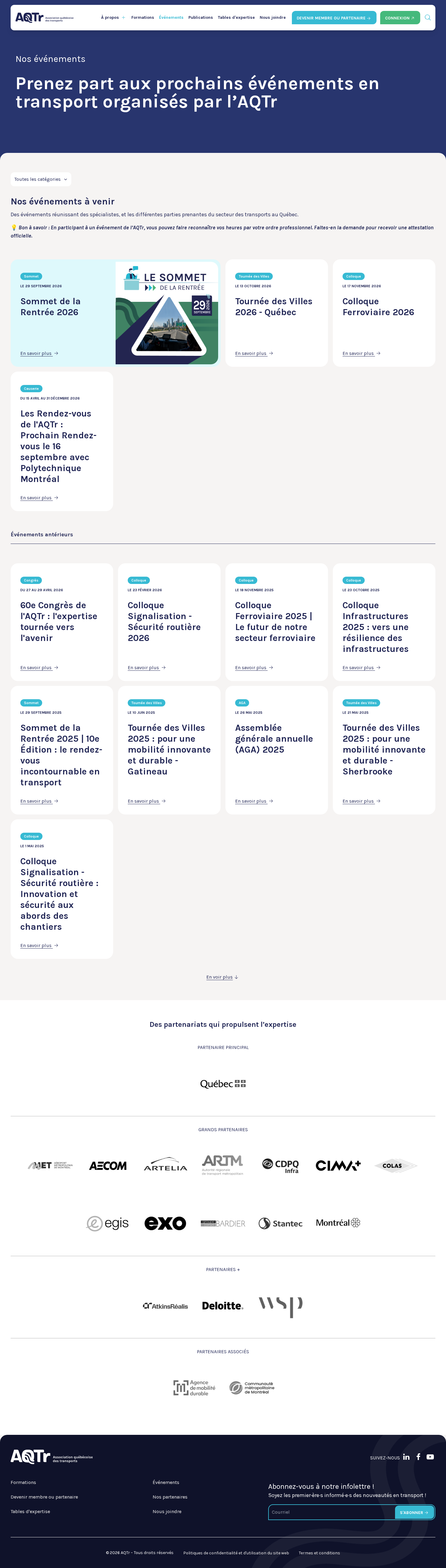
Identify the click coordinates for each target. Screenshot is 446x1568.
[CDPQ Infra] (280, 1166)
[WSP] (280, 1305)
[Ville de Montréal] (338, 1223)
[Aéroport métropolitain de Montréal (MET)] (50, 1166)
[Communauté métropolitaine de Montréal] (252, 1388)
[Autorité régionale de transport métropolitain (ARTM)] (223, 1166)
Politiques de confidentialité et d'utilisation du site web (236, 1553)
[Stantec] (280, 1223)
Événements (171, 17)
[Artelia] (165, 1166)
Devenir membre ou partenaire (44, 1497)
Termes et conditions (319, 1553)
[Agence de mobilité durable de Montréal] (194, 1388)
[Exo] (165, 1223)
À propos (110, 17)
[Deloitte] (223, 1305)
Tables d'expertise (236, 17)
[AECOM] (107, 1166)
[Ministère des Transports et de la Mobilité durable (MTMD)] (223, 1083)
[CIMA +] (338, 1166)
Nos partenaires (170, 1497)
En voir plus (219, 977)
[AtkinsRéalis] (165, 1305)
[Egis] (107, 1223)
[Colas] (396, 1166)
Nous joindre (273, 17)
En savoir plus (36, 353)
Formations (142, 17)
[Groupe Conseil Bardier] (223, 1223)
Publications (200, 17)
